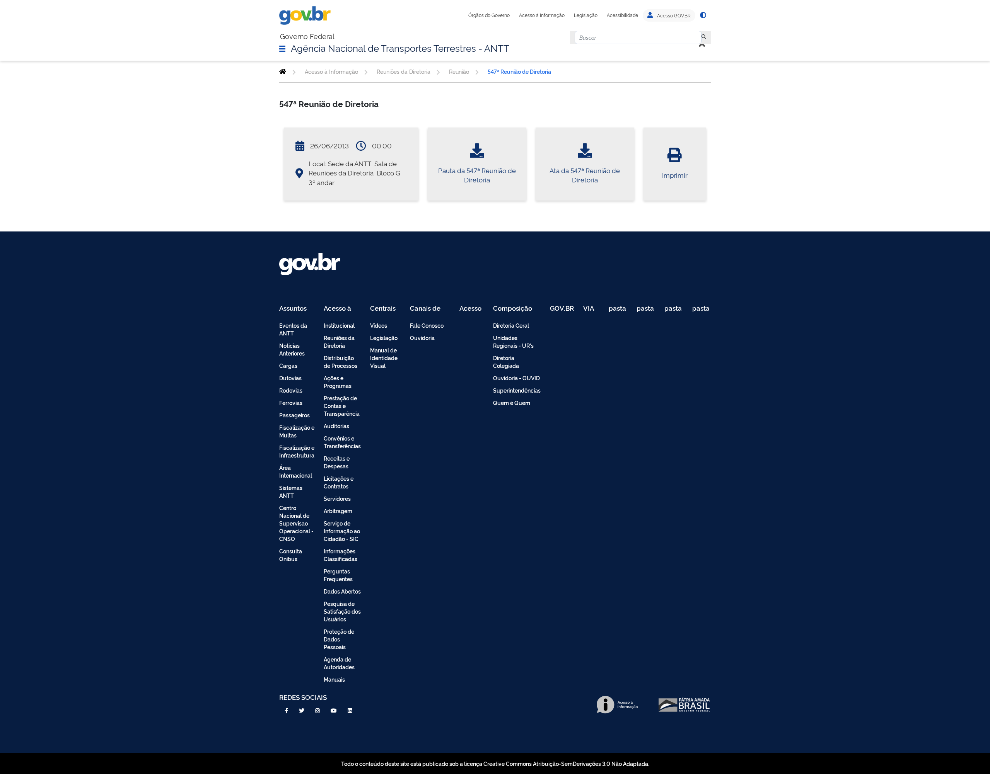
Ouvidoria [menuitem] (422, 337)
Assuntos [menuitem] (293, 308)
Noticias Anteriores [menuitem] (292, 349)
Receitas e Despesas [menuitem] (337, 462)
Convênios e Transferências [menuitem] (342, 441)
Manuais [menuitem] (334, 679)
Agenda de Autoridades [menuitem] (339, 662)
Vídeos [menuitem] (378, 325)
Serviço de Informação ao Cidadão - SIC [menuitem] (342, 530)
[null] (704, 37)
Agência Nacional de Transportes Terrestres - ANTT (400, 47)
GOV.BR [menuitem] (562, 308)
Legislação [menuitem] (384, 337)
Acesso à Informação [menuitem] (342, 308)
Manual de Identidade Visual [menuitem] (384, 357)
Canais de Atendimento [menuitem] (430, 308)
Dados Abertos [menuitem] (342, 591)
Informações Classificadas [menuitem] (340, 554)
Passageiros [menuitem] (294, 414)
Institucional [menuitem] (339, 325)
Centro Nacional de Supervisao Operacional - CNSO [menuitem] (296, 523)
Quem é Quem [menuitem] (511, 402)
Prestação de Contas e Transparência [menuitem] (342, 405)
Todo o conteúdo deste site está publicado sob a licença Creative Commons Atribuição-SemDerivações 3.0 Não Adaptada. (495, 763)
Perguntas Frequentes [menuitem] (338, 574)
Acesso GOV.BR (673, 15)
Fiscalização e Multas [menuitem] (296, 431)
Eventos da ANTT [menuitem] (293, 329)
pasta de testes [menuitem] (618, 308)
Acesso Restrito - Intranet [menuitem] (471, 308)
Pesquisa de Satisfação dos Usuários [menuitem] (342, 611)
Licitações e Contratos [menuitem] (338, 482)
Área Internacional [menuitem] (295, 471)
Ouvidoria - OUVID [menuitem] (516, 377)
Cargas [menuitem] (288, 365)
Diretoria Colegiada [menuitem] (506, 361)
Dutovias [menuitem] (290, 377)
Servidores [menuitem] (337, 498)
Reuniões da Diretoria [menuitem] (339, 341)
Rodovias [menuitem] (290, 390)
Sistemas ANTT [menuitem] (290, 491)
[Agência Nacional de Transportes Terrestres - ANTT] (282, 71)
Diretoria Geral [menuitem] (511, 325)
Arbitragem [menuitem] (338, 510)
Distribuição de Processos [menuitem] (340, 361)
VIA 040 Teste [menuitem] (591, 308)
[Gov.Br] (305, 15)
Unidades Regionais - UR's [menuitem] (513, 341)
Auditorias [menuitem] (336, 425)
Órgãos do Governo (489, 15)
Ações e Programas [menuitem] (338, 381)
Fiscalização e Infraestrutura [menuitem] (296, 451)
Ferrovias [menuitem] (290, 402)
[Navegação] (282, 48)
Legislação (585, 15)
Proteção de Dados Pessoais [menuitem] (339, 639)
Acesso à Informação (542, 15)
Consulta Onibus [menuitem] (290, 554)
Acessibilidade (622, 15)
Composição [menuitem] (512, 308)
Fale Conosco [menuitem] (427, 325)
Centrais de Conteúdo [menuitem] (385, 308)
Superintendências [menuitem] (517, 390)
